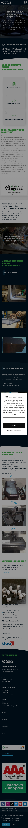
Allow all (14, 425)
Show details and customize (14, 431)
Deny (14, 420)
